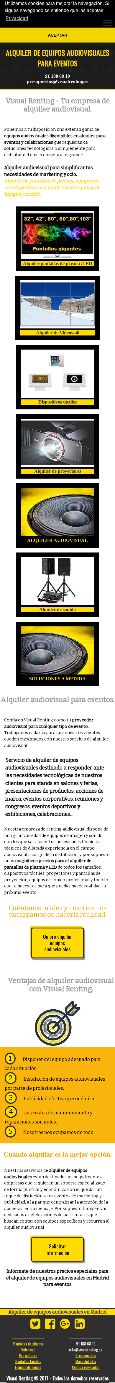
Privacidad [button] (17, 18)
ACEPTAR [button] (57, 35)
